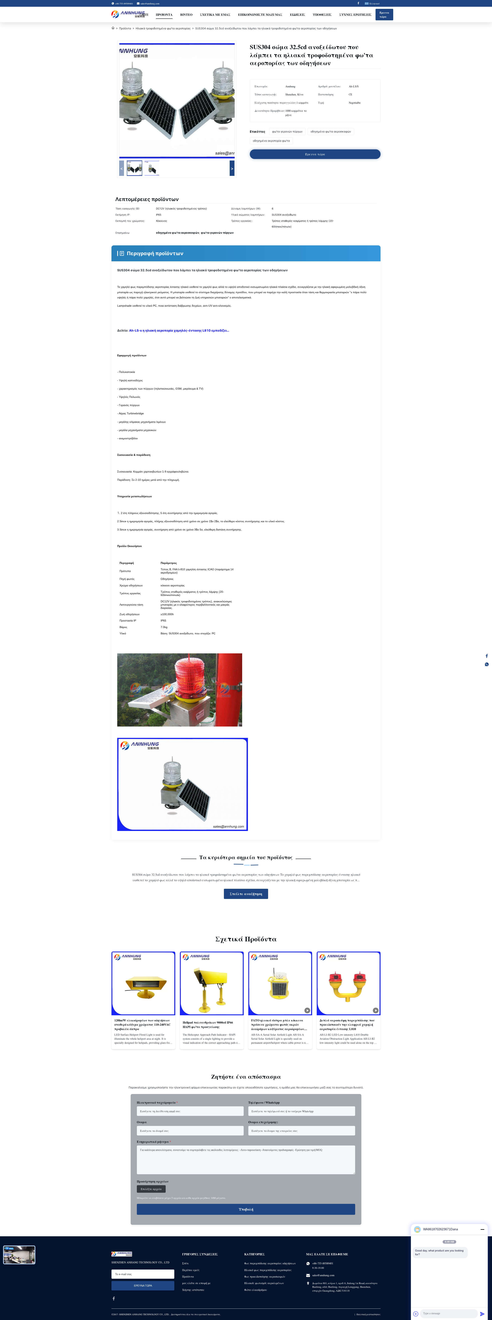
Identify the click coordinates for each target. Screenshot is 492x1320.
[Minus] (482, 1229)
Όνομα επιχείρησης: (263, 1122)
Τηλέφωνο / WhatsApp (264, 1102)
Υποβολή (246, 1209)
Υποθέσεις (322, 14)
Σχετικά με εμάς (215, 14)
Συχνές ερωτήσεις (355, 14)
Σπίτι (143, 14)
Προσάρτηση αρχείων (153, 1181)
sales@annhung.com (149, 3)
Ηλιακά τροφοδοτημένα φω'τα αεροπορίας (163, 28)
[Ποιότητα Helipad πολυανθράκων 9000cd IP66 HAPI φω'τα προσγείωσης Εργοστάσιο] (212, 983)
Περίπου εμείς (190, 1270)
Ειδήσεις (297, 14)
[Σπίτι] (113, 28)
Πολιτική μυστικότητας (369, 1314)
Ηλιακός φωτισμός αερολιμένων (264, 1283)
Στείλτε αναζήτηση (246, 893)
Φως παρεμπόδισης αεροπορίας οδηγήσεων (270, 1263)
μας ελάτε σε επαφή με (196, 1283)
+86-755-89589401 (322, 1263)
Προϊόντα (164, 14)
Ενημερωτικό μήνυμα (154, 1141)
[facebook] (113, 1298)
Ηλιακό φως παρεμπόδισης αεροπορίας (268, 1270)
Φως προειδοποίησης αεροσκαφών (264, 1276)
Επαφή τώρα (143, 1042)
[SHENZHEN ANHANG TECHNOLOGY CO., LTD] (128, 15)
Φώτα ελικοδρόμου (255, 1290)
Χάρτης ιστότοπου (193, 1290)
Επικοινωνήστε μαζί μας (260, 14)
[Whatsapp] (487, 664)
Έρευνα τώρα (384, 15)
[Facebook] (358, 3)
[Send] (482, 1314)
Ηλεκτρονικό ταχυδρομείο (157, 1102)
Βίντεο (186, 14)
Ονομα (142, 1122)
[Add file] (416, 1314)
